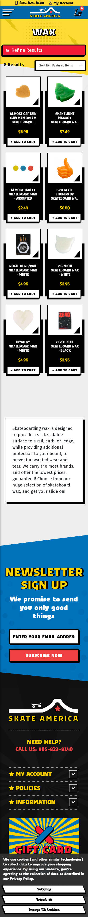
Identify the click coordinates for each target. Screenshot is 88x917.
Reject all (44, 899)
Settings (44, 889)
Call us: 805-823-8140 (44, 749)
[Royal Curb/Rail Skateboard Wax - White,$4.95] (23, 244)
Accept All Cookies (43, 909)
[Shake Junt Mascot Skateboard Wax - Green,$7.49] (64, 92)
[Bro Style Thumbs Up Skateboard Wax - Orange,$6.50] (64, 168)
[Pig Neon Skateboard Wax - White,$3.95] (64, 244)
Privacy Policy (21, 878)
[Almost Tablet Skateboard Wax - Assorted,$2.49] (23, 168)
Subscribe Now (44, 655)
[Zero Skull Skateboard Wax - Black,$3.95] (64, 320)
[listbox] (68, 65)
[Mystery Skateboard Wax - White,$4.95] (23, 320)
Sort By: (44, 65)
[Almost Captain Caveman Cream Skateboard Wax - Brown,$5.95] (23, 92)
